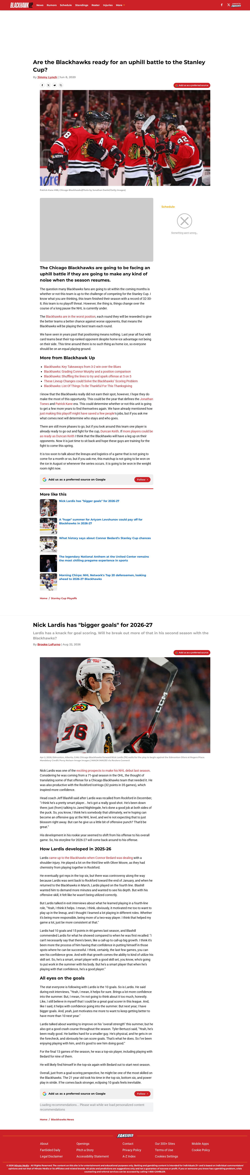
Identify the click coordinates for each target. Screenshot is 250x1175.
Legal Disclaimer (51, 1156)
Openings (82, 1143)
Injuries (108, 5)
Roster (96, 5)
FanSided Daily (50, 1150)
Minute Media (21, 1165)
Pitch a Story (85, 1150)
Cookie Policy (201, 1150)
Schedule (66, 5)
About (44, 1143)
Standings (81, 5)
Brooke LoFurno (48, 644)
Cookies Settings (166, 1156)
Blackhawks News (62, 1119)
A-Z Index (129, 1156)
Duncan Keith (110, 431)
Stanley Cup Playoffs (64, 598)
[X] (228, 4)
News (39, 5)
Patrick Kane (64, 404)
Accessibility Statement (92, 1156)
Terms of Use (164, 1150)
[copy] (60, 85)
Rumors (52, 5)
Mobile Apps (200, 1143)
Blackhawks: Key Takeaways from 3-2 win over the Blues (82, 366)
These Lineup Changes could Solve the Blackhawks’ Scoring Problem (91, 381)
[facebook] (222, 4)
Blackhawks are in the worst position (71, 316)
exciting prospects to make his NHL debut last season (113, 770)
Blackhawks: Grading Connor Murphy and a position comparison (87, 371)
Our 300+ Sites (165, 1143)
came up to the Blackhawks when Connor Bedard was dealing (90, 858)
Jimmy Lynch (47, 77)
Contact (128, 1143)
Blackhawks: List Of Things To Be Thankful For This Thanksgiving (88, 386)
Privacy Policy (132, 1150)
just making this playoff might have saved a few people (77, 413)
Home (43, 598)
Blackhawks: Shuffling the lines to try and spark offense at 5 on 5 (87, 376)
